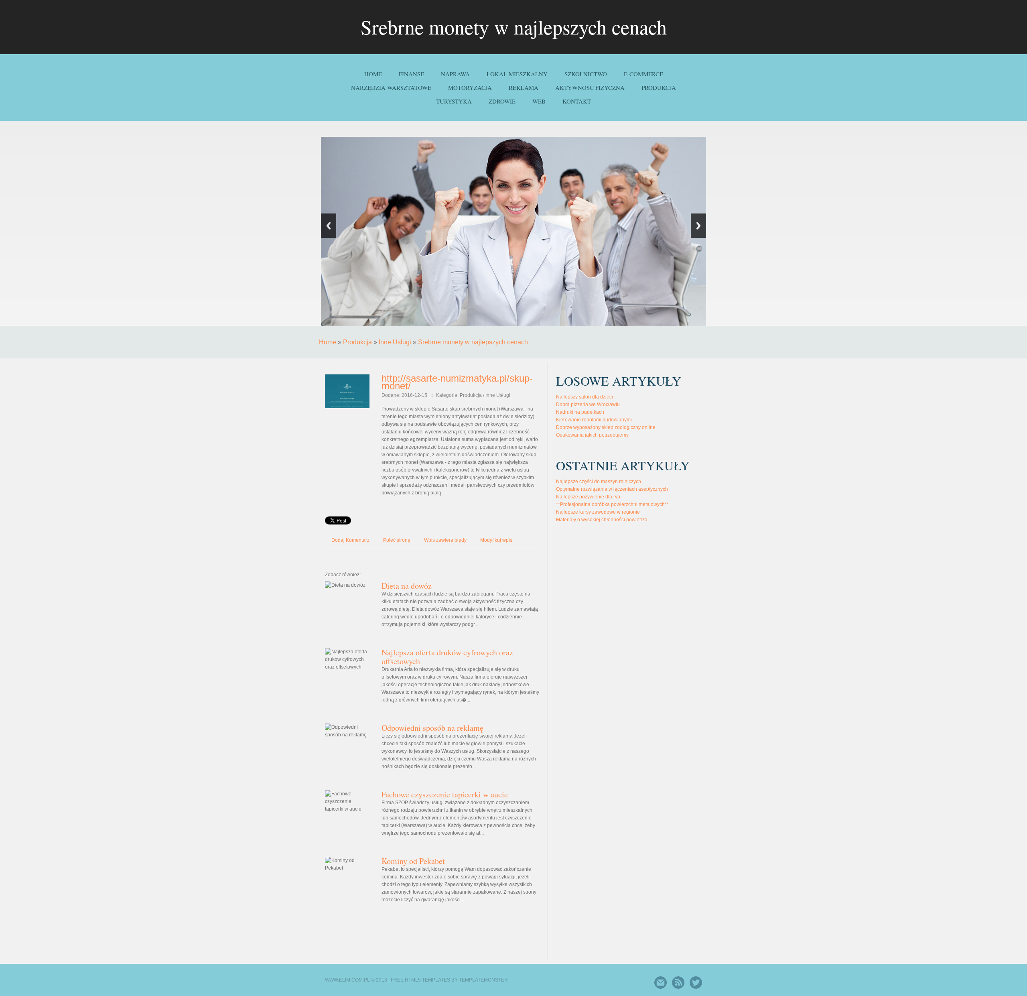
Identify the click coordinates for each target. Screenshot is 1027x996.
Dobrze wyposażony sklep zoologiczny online (606, 427)
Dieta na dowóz (407, 585)
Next (698, 225)
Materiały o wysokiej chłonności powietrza (601, 519)
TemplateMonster (483, 980)
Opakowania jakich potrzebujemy (592, 435)
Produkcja (357, 342)
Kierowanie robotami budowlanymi (594, 420)
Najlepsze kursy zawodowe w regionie (598, 512)
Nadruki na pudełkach (580, 412)
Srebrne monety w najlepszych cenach (473, 342)
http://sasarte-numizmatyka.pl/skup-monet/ (457, 382)
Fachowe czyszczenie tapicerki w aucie (445, 794)
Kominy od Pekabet (413, 861)
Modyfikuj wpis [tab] (496, 540)
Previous (328, 225)
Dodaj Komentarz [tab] (350, 540)
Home (327, 342)
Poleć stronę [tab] (396, 540)
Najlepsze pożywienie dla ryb (588, 497)
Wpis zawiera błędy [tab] (445, 540)
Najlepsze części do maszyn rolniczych (598, 481)
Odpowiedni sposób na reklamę (432, 727)
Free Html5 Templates (420, 980)
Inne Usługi (395, 342)
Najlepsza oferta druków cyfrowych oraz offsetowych (447, 657)
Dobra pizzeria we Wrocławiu (588, 404)
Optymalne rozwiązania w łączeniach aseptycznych (612, 489)
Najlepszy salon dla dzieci (584, 397)
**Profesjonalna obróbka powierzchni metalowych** (612, 504)
